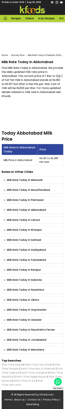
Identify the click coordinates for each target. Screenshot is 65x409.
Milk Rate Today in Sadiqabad (26, 250)
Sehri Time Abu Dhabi (39, 365)
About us (19, 399)
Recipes (16, 18)
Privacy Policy (51, 399)
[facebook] (52, 2)
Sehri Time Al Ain (24, 381)
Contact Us (33, 399)
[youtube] (61, 2)
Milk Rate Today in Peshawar (25, 200)
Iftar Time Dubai (12, 365)
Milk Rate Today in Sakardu (24, 280)
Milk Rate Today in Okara (23, 300)
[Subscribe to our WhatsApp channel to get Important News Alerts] (58, 382)
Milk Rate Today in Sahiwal (24, 240)
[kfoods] (32, 10)
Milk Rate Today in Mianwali (24, 180)
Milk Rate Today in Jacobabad (26, 340)
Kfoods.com (47, 394)
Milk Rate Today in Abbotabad (26, 210)
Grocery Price (17, 55)
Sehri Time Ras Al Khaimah (38, 369)
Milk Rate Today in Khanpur (24, 230)
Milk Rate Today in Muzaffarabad (28, 190)
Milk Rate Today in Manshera (25, 349)
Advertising (32, 404)
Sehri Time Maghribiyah (31, 377)
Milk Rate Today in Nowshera (25, 290)
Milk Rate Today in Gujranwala (26, 309)
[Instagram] (56, 2)
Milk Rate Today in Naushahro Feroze (31, 329)
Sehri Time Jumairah (34, 373)
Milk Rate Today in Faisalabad (26, 260)
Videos (29, 18)
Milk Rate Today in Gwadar (24, 320)
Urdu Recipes (46, 18)
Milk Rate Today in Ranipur (24, 270)
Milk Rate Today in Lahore (23, 220)
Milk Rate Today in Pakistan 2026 (44, 55)
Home (5, 55)
